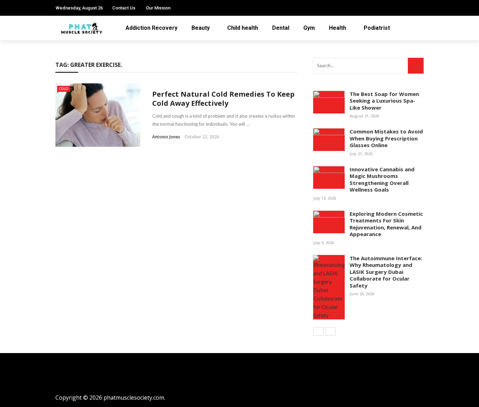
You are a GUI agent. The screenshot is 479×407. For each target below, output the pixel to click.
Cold (63, 88)
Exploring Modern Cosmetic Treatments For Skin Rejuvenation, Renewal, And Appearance (386, 224)
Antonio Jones (166, 137)
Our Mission (158, 8)
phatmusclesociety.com (133, 397)
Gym (309, 28)
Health (337, 28)
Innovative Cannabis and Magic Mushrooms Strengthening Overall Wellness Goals (382, 179)
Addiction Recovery (151, 28)
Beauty (200, 28)
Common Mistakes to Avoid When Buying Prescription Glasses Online (386, 138)
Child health (242, 28)
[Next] (330, 331)
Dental (280, 28)
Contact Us (123, 8)
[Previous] (318, 331)
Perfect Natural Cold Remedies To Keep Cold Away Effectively (223, 98)
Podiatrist (377, 28)
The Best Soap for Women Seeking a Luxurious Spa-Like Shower (384, 100)
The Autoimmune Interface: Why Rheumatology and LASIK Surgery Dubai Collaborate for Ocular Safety (386, 272)
